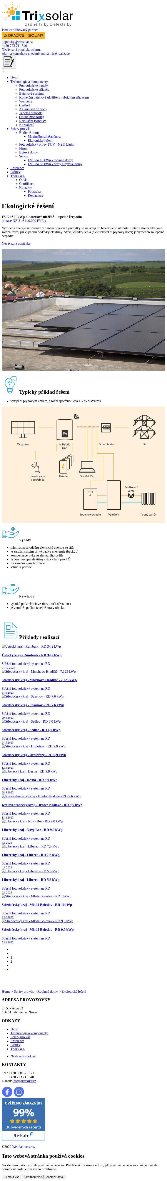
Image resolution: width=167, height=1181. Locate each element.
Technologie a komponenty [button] (29, 81)
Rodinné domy (47, 991)
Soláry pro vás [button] (20, 129)
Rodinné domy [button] (29, 132)
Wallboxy (25, 101)
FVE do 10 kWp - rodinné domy (50, 160)
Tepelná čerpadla (30, 113)
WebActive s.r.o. (23, 1147)
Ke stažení (26, 125)
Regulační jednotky (32, 121)
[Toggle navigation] (3, 71)
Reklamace (35, 195)
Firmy (23, 148)
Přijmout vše (11, 1177)
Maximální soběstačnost (44, 136)
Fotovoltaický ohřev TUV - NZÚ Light (46, 144)
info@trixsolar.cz (24, 1081)
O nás (23, 180)
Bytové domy (28, 152)
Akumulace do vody (33, 109)
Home (6, 991)
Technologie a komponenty (29, 1033)
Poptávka (34, 191)
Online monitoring (31, 117)
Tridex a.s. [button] (17, 176)
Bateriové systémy (31, 93)
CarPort (24, 105)
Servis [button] (23, 156)
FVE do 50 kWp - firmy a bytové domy (55, 164)
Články (15, 172)
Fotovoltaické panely (33, 85)
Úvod (14, 78)
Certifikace (26, 183)
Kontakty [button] (25, 187)
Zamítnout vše (33, 1177)
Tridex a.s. (17, 1049)
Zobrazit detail (55, 1177)
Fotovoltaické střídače (34, 89)
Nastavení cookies (22, 1056)
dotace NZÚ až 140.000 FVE (24, 221)
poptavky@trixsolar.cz (17, 42)
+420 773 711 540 (15, 46)
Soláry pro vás (24, 991)
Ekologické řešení (40, 140)
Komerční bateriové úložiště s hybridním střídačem (54, 97)
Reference (17, 168)
